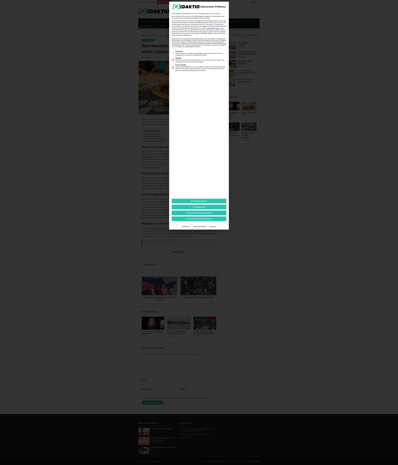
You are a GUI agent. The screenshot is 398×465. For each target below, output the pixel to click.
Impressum (212, 226)
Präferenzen (186, 226)
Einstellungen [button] (206, 31)
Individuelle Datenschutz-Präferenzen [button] (199, 219)
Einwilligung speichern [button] (199, 201)
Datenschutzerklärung (213, 28)
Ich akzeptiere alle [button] (199, 207)
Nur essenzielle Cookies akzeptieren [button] (199, 213)
